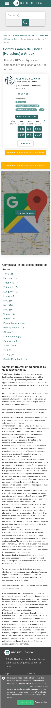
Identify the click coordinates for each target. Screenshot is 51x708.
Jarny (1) (8, 274)
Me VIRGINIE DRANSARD (27, 79)
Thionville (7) (10, 283)
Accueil (6, 36)
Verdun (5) (9, 314)
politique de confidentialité (18, 686)
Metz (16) (8, 300)
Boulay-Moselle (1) (13, 327)
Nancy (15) (9, 354)
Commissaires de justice (25, 36)
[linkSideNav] (7, 3)
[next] (44, 121)
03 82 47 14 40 (24, 94)
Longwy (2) (9, 296)
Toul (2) (7, 350)
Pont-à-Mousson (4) (14, 323)
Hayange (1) (10, 278)
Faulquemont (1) (12, 336)
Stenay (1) (8, 332)
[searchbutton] (25, 22)
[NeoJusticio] (28, 5)
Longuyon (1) (10, 292)
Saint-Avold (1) (11, 345)
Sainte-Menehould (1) (15, 359)
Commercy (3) (10, 341)
